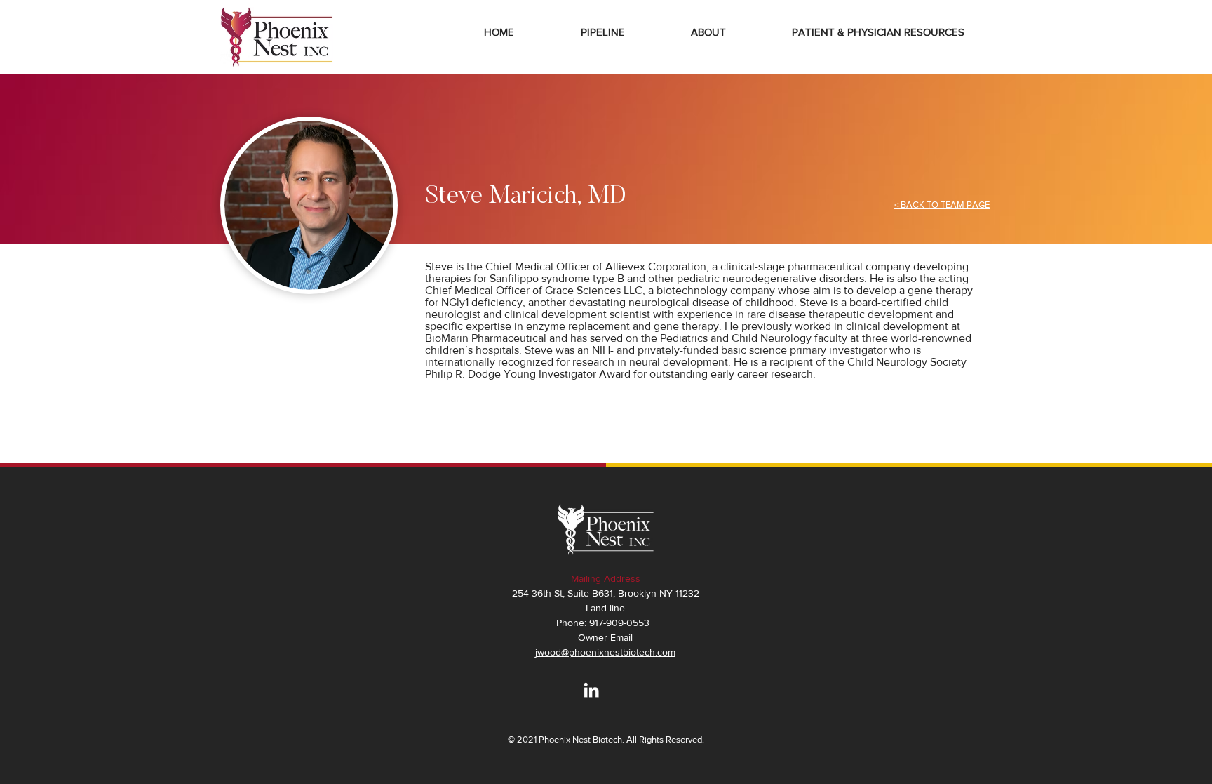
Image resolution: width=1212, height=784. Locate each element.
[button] (708, 32)
